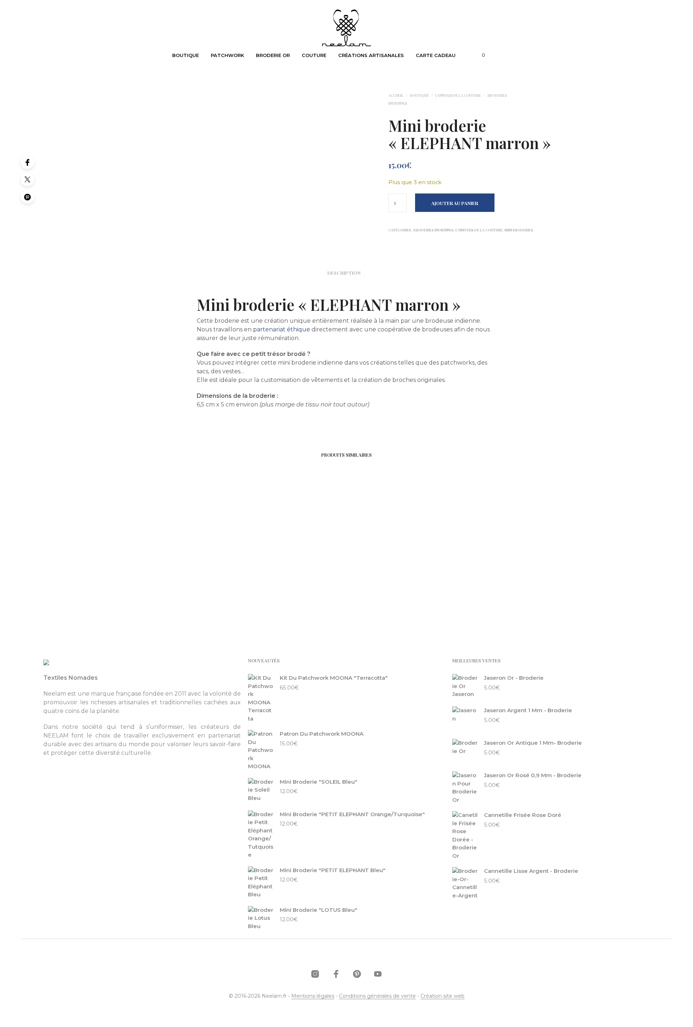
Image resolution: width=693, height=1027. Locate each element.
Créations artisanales (371, 55)
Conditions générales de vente (377, 996)
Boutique (185, 55)
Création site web (442, 996)
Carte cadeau (436, 55)
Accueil (396, 95)
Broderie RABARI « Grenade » (163, 585)
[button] (479, 55)
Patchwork (227, 55)
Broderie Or (273, 55)
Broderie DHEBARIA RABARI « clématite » (278, 589)
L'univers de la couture (458, 95)
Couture (314, 55)
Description (344, 273)
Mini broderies (519, 229)
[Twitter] (27, 179)
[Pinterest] (27, 197)
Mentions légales (312, 996)
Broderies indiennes (434, 229)
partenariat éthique (281, 329)
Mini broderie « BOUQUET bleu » (399, 585)
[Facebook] (27, 162)
